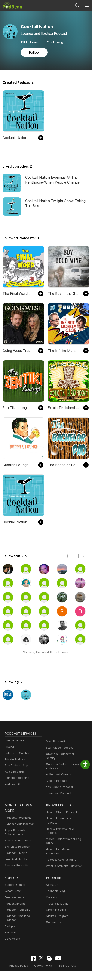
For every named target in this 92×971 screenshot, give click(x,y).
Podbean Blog (55, 891)
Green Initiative (56, 909)
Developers (12, 938)
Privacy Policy (18, 965)
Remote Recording (17, 777)
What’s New (13, 891)
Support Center (15, 884)
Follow (34, 52)
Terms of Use (68, 965)
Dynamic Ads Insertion (20, 823)
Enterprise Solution (17, 753)
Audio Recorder (15, 771)
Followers (30, 42)
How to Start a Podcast (61, 812)
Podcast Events (15, 903)
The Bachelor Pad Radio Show (63, 465)
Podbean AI (12, 784)
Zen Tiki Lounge (16, 408)
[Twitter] (41, 958)
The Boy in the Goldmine (63, 293)
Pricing (9, 746)
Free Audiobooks (16, 859)
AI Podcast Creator (58, 774)
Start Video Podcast (59, 747)
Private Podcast (15, 759)
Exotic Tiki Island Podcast (63, 408)
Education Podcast (58, 793)
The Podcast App (16, 765)
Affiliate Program (57, 916)
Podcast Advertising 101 (62, 859)
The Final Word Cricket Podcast (18, 293)
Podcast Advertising (18, 817)
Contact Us (53, 922)
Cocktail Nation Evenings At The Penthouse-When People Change (52, 179)
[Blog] (49, 958)
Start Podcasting (57, 741)
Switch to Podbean (17, 846)
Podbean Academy (17, 909)
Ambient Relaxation (17, 865)
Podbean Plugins (16, 852)
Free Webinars (14, 897)
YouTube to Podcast (59, 787)
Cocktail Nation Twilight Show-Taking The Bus (55, 203)
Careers (51, 897)
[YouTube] (58, 958)
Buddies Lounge (15, 465)
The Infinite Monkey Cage (63, 350)
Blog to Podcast (56, 780)
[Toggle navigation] (87, 5)
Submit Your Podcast (19, 840)
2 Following (55, 42)
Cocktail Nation (15, 138)
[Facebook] (33, 958)
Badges (10, 926)
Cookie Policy (43, 965)
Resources (12, 932)
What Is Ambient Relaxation (64, 865)
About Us (52, 884)
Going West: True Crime (18, 350)
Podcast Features (16, 740)
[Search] (77, 5)
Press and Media (57, 903)
